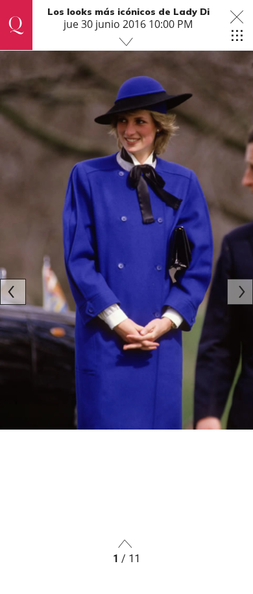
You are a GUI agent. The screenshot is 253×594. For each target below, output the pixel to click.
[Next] (240, 292)
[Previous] (13, 292)
